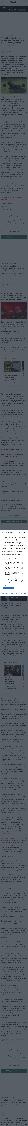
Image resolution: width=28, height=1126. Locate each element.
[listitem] (14, 559)
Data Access (14, 593)
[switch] (22, 563)
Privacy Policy (22, 593)
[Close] (25, 533)
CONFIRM (8, 588)
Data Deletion (5, 593)
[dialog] (14, 563)
